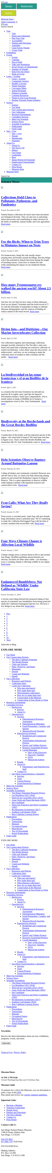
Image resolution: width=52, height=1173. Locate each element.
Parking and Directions (21, 43)
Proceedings (17, 819)
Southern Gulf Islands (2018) (24, 812)
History (15, 150)
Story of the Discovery (37, 752)
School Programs (19, 91)
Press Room (17, 167)
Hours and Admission (21, 36)
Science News (18, 122)
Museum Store (7, 19)
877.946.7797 (7, 1141)
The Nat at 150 (18, 148)
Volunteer (16, 141)
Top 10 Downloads (20, 831)
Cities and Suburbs (20, 664)
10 (7, 638)
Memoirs (15, 824)
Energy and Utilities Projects (34, 745)
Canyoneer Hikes (19, 88)
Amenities (16, 45)
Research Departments (21, 114)
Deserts (15, 671)
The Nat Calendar (13, 1115)
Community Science (20, 81)
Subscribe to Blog (8, 644)
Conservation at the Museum (29, 698)
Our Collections (18, 112)
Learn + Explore (13, 76)
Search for (5, 176)
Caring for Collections (21, 686)
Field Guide (17, 129)
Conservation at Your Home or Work (32, 700)
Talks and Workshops (21, 64)
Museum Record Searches (33, 731)
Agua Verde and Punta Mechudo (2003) (28, 800)
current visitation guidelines (35, 1095)
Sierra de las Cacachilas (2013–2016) (27, 798)
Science (9, 102)
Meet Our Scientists (20, 119)
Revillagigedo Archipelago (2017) (26, 810)
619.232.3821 (7, 1139)
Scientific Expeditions (21, 124)
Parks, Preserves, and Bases (23, 667)
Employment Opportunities (23, 162)
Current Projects (24, 781)
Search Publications (20, 833)
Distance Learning (19, 93)
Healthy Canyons (19, 83)
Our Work (16, 107)
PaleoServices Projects (26, 733)
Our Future (16, 152)
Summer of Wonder (20, 69)
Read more (5, 224)
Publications (17, 126)
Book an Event (18, 74)
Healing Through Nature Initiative (26, 100)
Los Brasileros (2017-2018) (23, 795)
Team (19, 779)
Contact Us (16, 164)
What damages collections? (28, 693)
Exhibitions (11, 52)
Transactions (17, 821)
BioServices (17, 707)
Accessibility (17, 41)
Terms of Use (6, 1052)
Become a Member (14, 1105)
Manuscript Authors (36, 759)
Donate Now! (12, 1110)
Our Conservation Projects (23, 110)
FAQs (30, 757)
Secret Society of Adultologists (25, 67)
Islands (15, 676)
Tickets (8, 13)
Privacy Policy (20, 1052)
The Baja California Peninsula (24, 659)
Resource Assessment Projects (35, 748)
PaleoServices (17, 714)
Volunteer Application (15, 1108)
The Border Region (20, 662)
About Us (10, 143)
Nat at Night (17, 62)
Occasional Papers (19, 826)
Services (20, 717)
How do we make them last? (29, 695)
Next (8, 640)
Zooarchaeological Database (29, 783)
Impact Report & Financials (23, 160)
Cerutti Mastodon (29, 750)
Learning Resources (20, 95)
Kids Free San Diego (20, 72)
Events (9, 55)
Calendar (15, 60)
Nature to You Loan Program (24, 98)
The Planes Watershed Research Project (28, 793)
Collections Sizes (19, 683)
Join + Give (11, 131)
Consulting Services (20, 117)
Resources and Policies (21, 681)
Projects (20, 709)
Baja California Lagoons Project (25, 814)
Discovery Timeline (36, 755)
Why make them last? (26, 690)
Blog (14, 157)
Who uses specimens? (26, 688)
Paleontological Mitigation (33, 724)
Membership (27, 6)
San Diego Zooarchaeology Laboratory (28, 774)
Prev (8, 614)
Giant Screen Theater (21, 48)
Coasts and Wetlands (20, 674)
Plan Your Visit (18, 38)
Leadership (16, 155)
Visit (8, 31)
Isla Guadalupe (18, 802)
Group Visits (17, 50)
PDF (19, 1092)
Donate (8, 6)
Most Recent (17, 829)
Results (20, 762)
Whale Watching (19, 86)
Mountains (16, 669)
